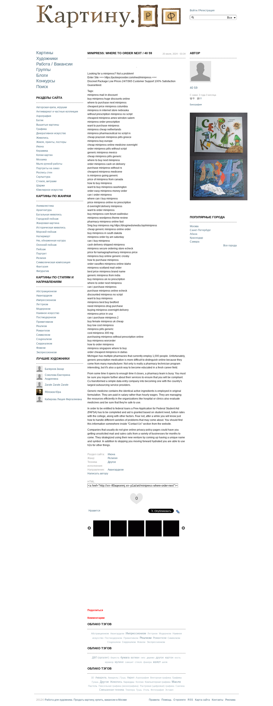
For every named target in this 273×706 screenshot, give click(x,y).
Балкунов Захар (54, 369)
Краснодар (196, 237)
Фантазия (42, 266)
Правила (154, 699)
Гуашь (95, 682)
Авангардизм (44, 295)
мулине (119, 662)
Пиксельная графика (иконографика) (119, 686)
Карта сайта (202, 699)
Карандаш (128, 682)
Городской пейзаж (47, 218)
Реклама (230, 699)
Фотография (157, 690)
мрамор (109, 662)
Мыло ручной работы (49, 163)
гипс (143, 657)
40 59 (193, 87)
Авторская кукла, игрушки (51, 107)
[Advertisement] (114, 35)
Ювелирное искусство (49, 189)
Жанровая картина (47, 223)
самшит (129, 662)
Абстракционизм (46, 291)
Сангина (180, 686)
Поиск (42, 86)
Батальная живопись (49, 214)
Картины (44, 52)
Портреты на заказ (48, 168)
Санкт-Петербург (200, 230)
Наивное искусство (47, 313)
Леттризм (42, 304)
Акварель (101, 677)
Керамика (42, 150)
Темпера (130, 690)
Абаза (193, 233)
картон (169, 657)
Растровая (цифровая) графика (157, 686)
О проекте (179, 699)
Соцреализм (44, 339)
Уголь (146, 690)
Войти (193, 10)
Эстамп (169, 690)
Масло (176, 681)
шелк (164, 662)
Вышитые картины (47, 124)
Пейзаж (41, 249)
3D (92, 677)
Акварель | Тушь (117, 677)
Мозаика (41, 159)
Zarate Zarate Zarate (56, 384)
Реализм (41, 326)
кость (178, 657)
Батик (39, 120)
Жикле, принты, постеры (51, 142)
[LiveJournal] (178, 511)
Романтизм (43, 330)
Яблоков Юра (53, 392)
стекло (138, 662)
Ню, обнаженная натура (51, 240)
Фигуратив (42, 271)
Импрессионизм (46, 300)
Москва (194, 226)
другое (160, 657)
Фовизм (40, 347)
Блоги (42, 75)
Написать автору (97, 473)
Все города (230, 245)
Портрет (41, 253)
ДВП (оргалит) (100, 657)
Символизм (43, 334)
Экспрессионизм (46, 352)
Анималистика (45, 205)
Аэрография (43, 116)
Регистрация (207, 10)
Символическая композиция (53, 262)
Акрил (130, 677)
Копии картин (44, 155)
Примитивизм (44, 321)
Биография (196, 104)
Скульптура (43, 176)
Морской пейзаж (46, 231)
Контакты (217, 699)
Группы (43, 69)
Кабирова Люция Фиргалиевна (63, 399)
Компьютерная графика (157, 682)
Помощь (166, 699)
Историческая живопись (50, 227)
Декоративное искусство (51, 133)
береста (114, 657)
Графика (41, 129)
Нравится (94, 510)
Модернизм (43, 308)
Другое (112, 461)
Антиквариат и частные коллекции (57, 111)
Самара (194, 241)
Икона (40, 146)
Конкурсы (45, 80)
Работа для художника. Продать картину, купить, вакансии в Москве (86, 699)
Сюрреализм (44, 343)
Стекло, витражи (46, 181)
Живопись (42, 137)
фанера (147, 662)
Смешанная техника (111, 689)
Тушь (139, 690)
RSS (190, 699)
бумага (125, 657)
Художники (47, 58)
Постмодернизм (46, 317)
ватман (135, 657)
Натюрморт (43, 236)
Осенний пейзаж (46, 244)
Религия (41, 258)
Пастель (92, 686)
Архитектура (44, 210)
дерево (150, 657)
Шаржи (40, 185)
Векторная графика (160, 677)
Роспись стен (44, 172)
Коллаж (140, 682)
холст (157, 662)
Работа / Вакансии (54, 64)
